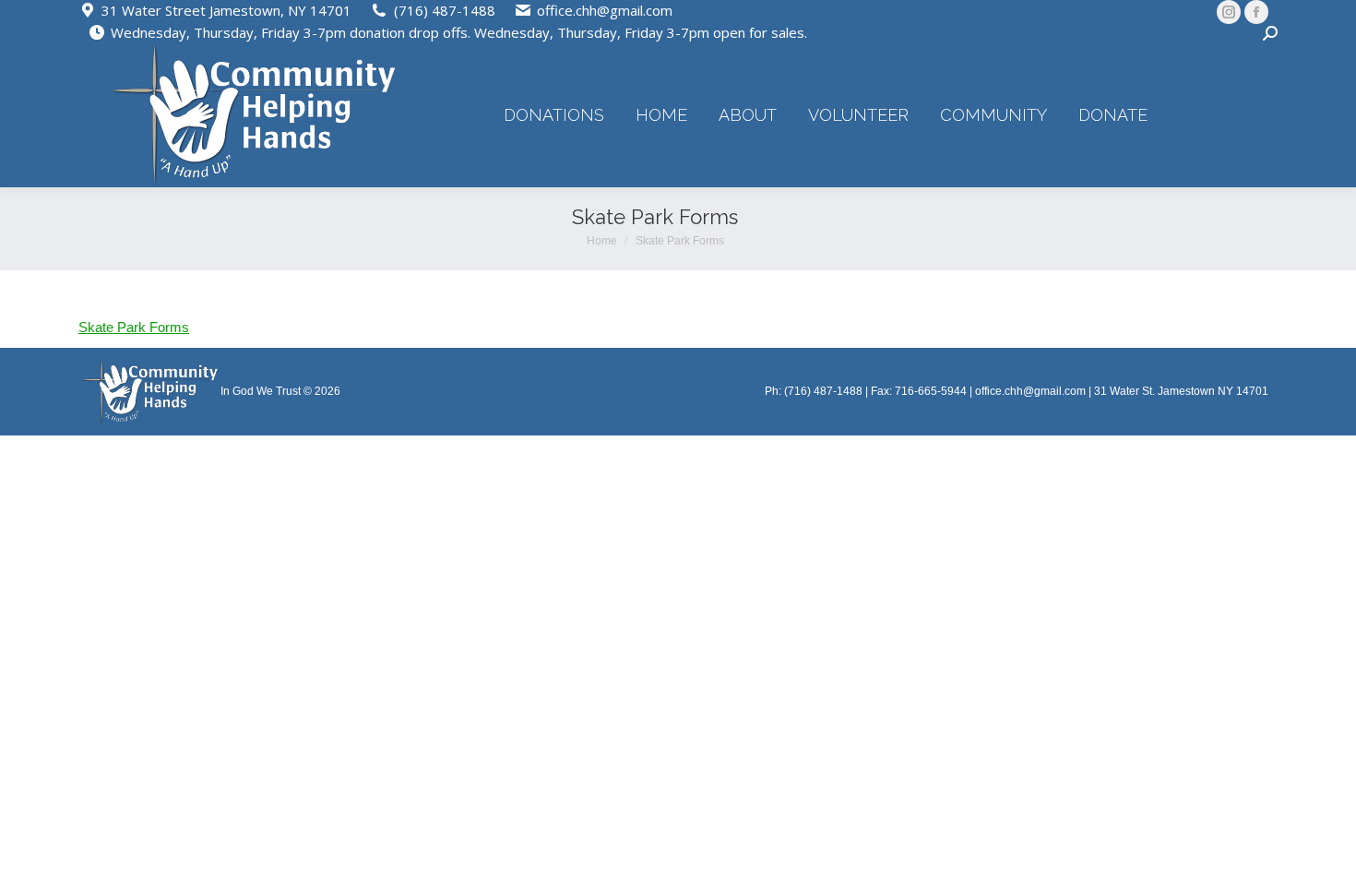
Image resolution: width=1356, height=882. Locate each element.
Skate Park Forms (133, 327)
